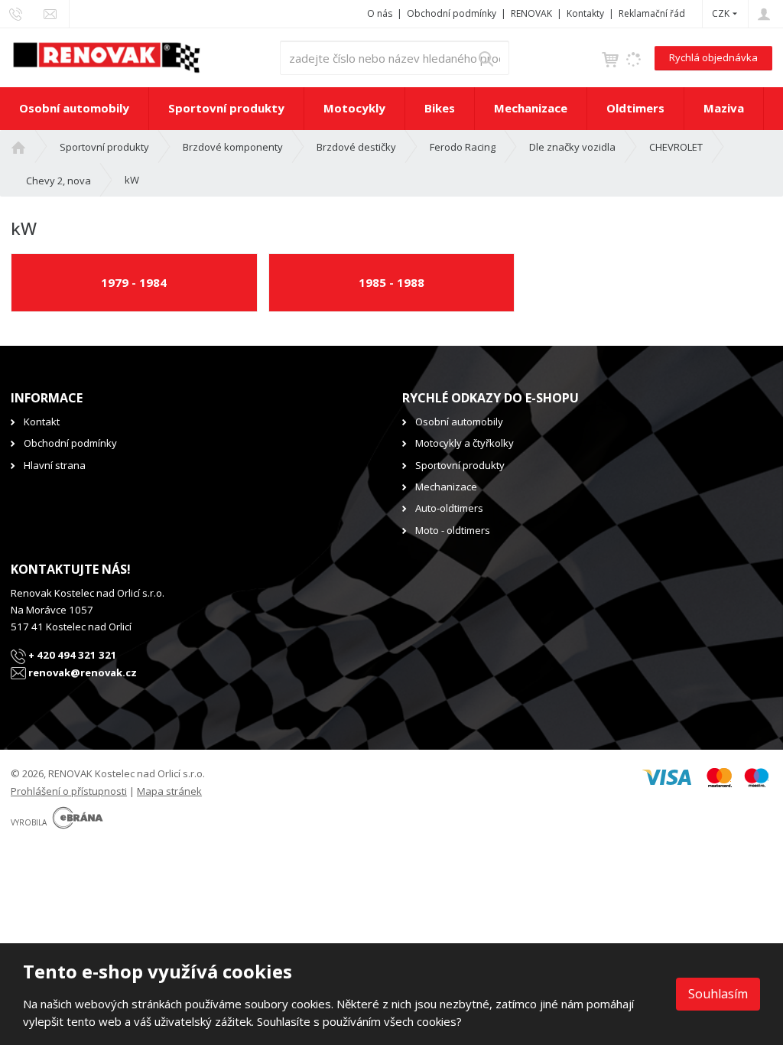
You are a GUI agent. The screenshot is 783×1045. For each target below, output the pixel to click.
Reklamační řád (652, 13)
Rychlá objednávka (713, 57)
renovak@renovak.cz (81, 672)
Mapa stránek (169, 791)
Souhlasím (718, 993)
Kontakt (42, 421)
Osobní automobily (74, 108)
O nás (379, 13)
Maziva (723, 108)
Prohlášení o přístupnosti (69, 791)
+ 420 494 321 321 (71, 655)
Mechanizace (530, 108)
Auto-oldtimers (449, 508)
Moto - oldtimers (452, 530)
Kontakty (585, 13)
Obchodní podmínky (451, 13)
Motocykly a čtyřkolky (464, 443)
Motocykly (354, 108)
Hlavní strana (55, 465)
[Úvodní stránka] (106, 56)
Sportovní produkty (226, 108)
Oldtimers (635, 108)
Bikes (439, 108)
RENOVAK (531, 13)
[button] (720, 13)
